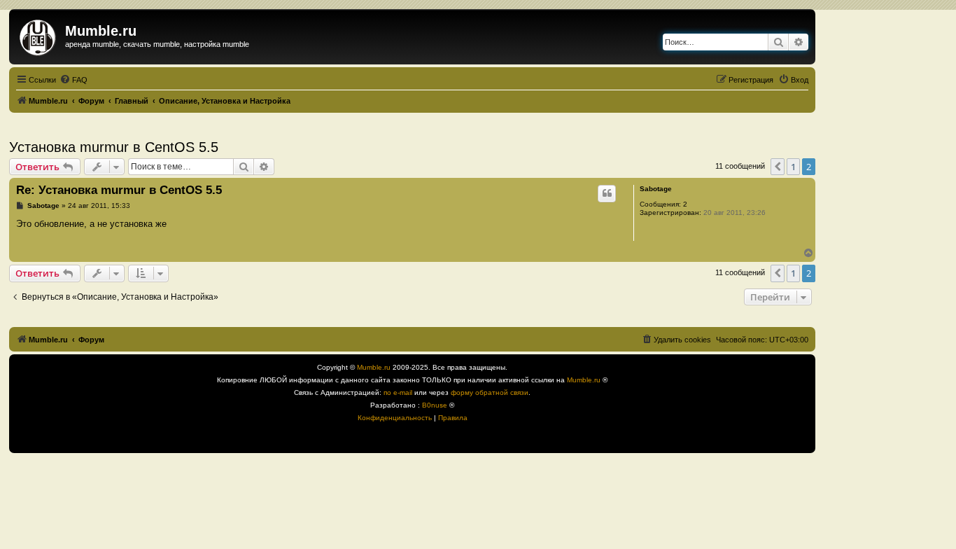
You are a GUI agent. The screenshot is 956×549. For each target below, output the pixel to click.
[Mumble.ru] (39, 35)
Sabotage (656, 189)
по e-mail (398, 392)
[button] (778, 166)
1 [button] (793, 166)
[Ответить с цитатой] (607, 193)
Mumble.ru (374, 367)
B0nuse (434, 405)
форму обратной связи (489, 392)
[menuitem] (73, 79)
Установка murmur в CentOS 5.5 (113, 147)
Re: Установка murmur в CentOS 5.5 (119, 190)
